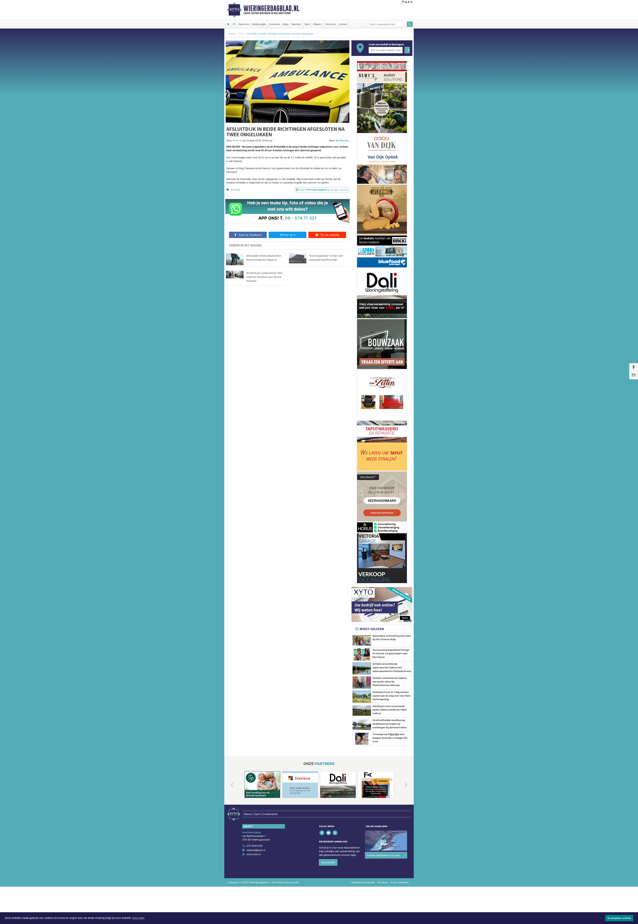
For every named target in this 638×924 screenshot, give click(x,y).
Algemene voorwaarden (363, 759)
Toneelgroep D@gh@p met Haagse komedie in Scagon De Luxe (389, 614)
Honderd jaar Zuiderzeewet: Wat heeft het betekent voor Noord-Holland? (264, 276)
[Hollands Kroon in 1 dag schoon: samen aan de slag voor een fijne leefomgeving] (361, 573)
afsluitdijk (235, 189)
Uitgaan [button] (317, 24)
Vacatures (330, 24)
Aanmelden (328, 739)
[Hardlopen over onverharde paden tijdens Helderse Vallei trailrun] (361, 587)
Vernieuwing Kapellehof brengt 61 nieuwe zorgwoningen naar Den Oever (390, 530)
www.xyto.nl (254, 730)
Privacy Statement (399, 759)
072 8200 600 (255, 722)
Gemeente (274, 24)
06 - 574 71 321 (301, 218)
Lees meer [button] (138, 918)
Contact (343, 24)
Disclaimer (382, 759)
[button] (228, 661)
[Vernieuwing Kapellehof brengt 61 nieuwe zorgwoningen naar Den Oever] (361, 531)
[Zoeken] (410, 24)
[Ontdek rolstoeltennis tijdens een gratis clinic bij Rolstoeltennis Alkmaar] (361, 559)
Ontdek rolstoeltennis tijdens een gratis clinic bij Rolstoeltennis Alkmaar (389, 558)
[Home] (228, 24)
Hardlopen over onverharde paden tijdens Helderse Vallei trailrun (389, 586)
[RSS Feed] (335, 709)
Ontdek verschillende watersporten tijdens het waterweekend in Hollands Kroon (391, 544)
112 (234, 24)
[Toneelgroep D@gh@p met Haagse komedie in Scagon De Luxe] (361, 615)
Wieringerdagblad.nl (271, 8)
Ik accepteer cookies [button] (619, 918)
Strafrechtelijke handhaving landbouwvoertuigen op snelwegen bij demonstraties (389, 600)
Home (231, 33)
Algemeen (243, 24)
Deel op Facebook (250, 235)
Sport (307, 24)
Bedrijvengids (259, 24)
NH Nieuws (342, 140)
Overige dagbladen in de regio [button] (383, 731)
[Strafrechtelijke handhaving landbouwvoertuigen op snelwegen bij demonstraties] (361, 601)
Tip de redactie (329, 235)
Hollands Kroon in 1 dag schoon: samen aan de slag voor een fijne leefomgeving (391, 572)
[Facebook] (322, 709)
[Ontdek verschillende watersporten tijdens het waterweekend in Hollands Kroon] (361, 545)
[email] (633, 375)
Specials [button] (296, 24)
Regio (286, 24)
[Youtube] (328, 709)
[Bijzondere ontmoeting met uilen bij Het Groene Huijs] (361, 517)
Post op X (289, 235)
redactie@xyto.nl (256, 726)
